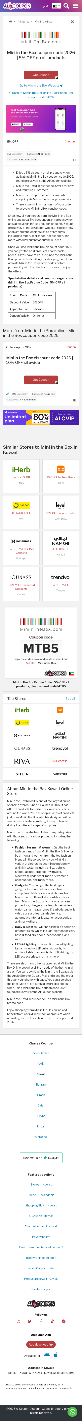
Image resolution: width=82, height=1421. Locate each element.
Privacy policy (41, 1236)
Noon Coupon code (41, 1268)
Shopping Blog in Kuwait (41, 1205)
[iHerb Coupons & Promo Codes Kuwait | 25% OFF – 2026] (21, 469)
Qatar (41, 1105)
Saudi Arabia (41, 1053)
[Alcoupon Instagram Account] (18, 1321)
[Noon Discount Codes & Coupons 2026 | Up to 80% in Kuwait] (21, 505)
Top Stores (16, 698)
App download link (41, 1344)
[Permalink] (7, 394)
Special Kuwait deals (41, 1195)
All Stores (23, 21)
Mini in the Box (43, 21)
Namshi (61, 554)
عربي (45, 5)
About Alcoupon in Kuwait (41, 1226)
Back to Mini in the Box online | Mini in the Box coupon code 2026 (42, 95)
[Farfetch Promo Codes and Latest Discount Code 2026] (60, 773)
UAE (41, 1063)
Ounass (21, 594)
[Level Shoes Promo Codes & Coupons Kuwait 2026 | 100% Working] (61, 505)
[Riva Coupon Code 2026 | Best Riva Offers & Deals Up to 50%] (22, 761)
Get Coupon (41, 75)
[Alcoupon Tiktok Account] (52, 1321)
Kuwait (41, 1074)
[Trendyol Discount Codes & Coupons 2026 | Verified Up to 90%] (61, 576)
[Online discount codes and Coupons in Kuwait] (10, 21)
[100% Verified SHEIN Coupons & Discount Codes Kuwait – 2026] (22, 773)
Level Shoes (61, 518)
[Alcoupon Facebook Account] (41, 1321)
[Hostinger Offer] (41, 417)
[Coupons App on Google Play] (47, 1355)
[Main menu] (75, 6)
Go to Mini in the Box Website (40, 85)
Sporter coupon (41, 1289)
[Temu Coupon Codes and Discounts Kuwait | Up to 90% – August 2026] (61, 469)
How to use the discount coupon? (41, 1247)
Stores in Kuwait (41, 1184)
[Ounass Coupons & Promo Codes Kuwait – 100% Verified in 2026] (21, 576)
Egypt (41, 1116)
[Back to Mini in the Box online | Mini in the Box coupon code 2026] (72, 22)
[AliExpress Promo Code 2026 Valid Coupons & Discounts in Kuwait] (60, 761)
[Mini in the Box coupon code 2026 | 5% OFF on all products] (41, 642)
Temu (61, 482)
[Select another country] (56, 5)
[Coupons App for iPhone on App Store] (56, 1355)
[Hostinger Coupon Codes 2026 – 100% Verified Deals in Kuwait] (21, 540)
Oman (41, 1095)
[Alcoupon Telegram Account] (63, 1321)
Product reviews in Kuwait (41, 1278)
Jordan (41, 1126)
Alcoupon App (41, 1334)
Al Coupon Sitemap (41, 1216)
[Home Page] (17, 5)
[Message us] (72, 1412)
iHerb (21, 482)
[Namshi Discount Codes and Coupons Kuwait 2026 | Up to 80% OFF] (61, 540)
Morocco (41, 1136)
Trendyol (60, 590)
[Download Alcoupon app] (41, 119)
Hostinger (21, 558)
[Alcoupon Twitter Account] (29, 1321)
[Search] (66, 6)
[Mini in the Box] (41, 37)
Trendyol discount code (41, 1257)
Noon (21, 518)
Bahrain (41, 1084)
